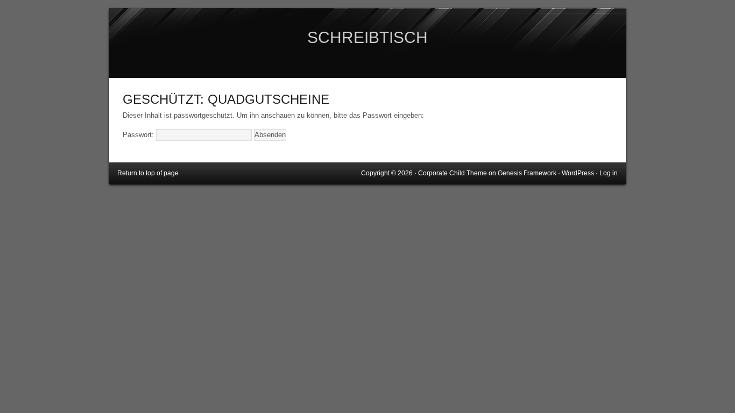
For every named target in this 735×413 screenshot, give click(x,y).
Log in (608, 173)
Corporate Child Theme (452, 173)
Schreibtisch (367, 37)
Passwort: (139, 135)
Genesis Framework (527, 173)
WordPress (578, 173)
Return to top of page (148, 173)
